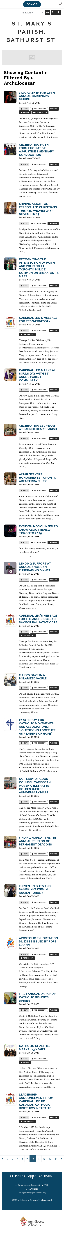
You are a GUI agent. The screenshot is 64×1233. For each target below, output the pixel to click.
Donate (32, 4)
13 (50, 1159)
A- (53, 12)
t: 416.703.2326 (32, 1189)
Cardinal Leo (41, 112)
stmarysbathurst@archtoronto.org (32, 1192)
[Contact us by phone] (60, 4)
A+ (47, 12)
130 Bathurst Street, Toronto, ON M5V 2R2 (32, 1185)
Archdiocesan (39, 109)
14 (56, 1159)
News (25, 109)
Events (25, 112)
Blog (24, 223)
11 (38, 1159)
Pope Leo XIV (27, 958)
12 (44, 1159)
